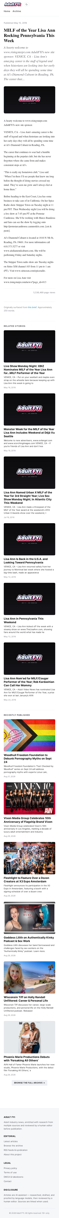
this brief (32, 307)
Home (7, 11)
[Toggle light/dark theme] (26, 4)
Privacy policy (10, 1168)
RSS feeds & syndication (16, 1150)
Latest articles (11, 1141)
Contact (7, 1181)
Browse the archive (13, 1145)
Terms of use (10, 1172)
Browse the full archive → (29, 1083)
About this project (13, 1154)
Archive (17, 11)
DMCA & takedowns (13, 1177)
